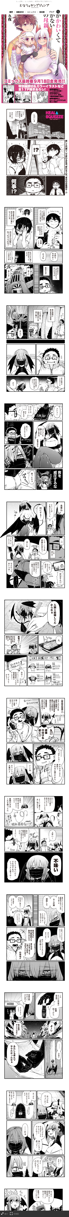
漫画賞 (42, 12)
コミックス (31, 12)
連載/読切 (20, 12)
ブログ (51, 12)
